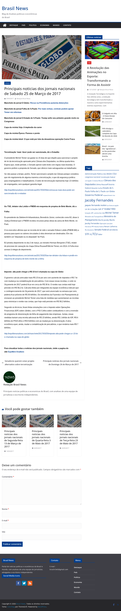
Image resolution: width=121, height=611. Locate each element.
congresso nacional (92, 177)
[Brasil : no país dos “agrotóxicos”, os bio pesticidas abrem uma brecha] (92, 153)
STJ (91, 234)
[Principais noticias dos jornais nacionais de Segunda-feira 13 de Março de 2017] (14, 416)
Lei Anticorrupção (113, 205)
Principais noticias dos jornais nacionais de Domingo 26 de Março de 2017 (61, 363)
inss (114, 195)
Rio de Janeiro (89, 230)
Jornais (7, 83)
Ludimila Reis (98, 213)
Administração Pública (94, 174)
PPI (93, 226)
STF (87, 234)
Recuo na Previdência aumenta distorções (49, 103)
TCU (95, 234)
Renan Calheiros (110, 226)
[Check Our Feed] (30, 582)
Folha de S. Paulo (98, 191)
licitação (87, 213)
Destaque (13, 25)
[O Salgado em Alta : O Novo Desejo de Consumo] (92, 118)
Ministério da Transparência (94, 217)
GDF (107, 191)
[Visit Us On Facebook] (18, 582)
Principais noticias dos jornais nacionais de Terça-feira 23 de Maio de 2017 (69, 437)
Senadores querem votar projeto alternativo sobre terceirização (19, 363)
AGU (104, 174)
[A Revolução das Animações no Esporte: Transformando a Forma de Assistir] (102, 50)
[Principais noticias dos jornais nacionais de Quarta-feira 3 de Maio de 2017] (42, 416)
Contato (67, 25)
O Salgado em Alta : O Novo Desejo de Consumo (109, 116)
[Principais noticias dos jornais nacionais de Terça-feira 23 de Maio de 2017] (69, 416)
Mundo (56, 25)
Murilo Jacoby (103, 220)
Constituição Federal (108, 177)
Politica (32, 25)
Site (3, 532)
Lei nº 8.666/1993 (106, 209)
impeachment (107, 195)
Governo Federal (94, 195)
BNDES (109, 174)
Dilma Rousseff (102, 184)
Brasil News (15, 8)
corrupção (88, 181)
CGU (115, 173)
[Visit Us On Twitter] (24, 582)
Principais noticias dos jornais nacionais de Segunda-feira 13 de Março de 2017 (13, 439)
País (23, 25)
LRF (92, 213)
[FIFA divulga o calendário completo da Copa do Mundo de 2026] (92, 134)
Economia (44, 25)
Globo (112, 191)
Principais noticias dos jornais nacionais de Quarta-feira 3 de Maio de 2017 (41, 437)
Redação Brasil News (23, 99)
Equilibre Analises (16, 352)
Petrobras (88, 226)
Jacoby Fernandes (99, 200)
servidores (113, 230)
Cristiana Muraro (97, 181)
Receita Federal (99, 226)
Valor (100, 234)
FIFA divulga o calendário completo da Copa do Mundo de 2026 (109, 132)
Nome (5, 509)
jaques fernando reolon (95, 205)
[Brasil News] (5, 25)
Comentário (8, 476)
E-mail (5, 520)
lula (103, 213)
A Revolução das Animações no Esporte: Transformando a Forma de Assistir (99, 76)
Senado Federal (101, 229)
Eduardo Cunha (96, 188)
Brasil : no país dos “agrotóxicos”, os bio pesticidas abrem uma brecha (109, 151)
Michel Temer (112, 212)
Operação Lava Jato (106, 223)
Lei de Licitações (91, 209)
